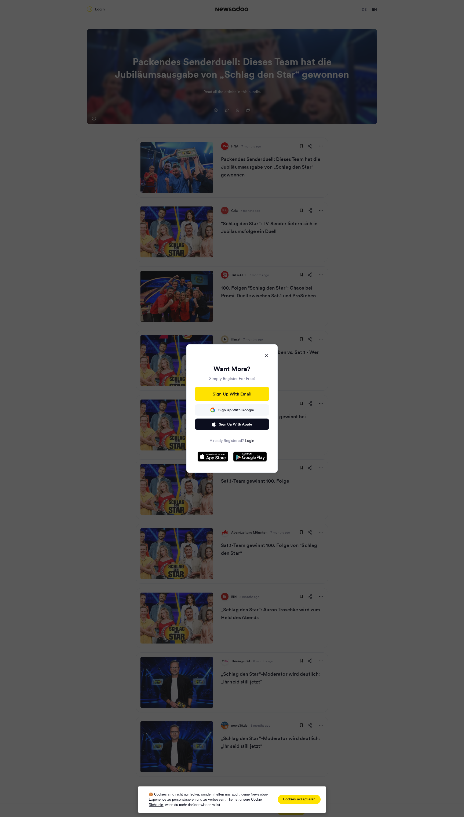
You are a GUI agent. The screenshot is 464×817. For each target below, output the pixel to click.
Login (249, 440)
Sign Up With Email (232, 394)
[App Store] (212, 457)
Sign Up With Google (236, 410)
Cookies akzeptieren (299, 799)
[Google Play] (250, 457)
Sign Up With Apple (235, 424)
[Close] (267, 355)
